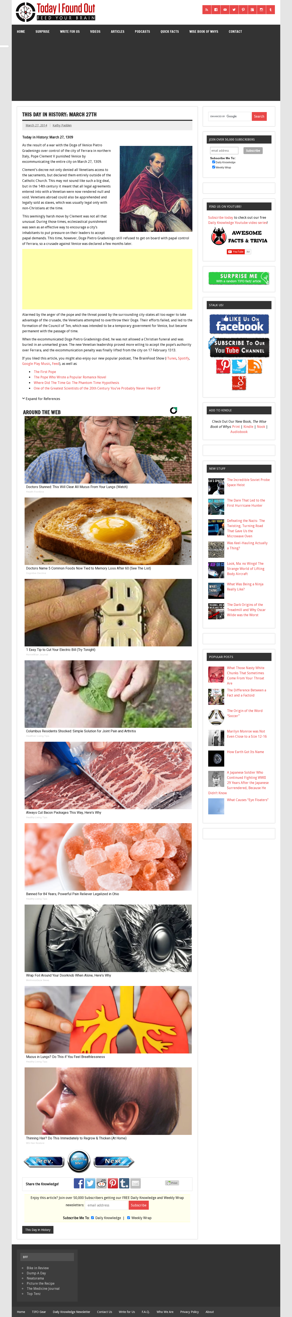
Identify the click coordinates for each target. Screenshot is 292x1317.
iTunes (171, 358)
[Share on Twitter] (90, 1183)
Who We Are (165, 1311)
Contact (235, 31)
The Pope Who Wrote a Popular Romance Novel (70, 377)
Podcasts (142, 31)
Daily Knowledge (108, 1218)
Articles (117, 31)
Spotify (183, 358)
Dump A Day (36, 1273)
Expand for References (43, 399)
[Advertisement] (146, 71)
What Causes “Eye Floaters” (247, 800)
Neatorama (35, 1278)
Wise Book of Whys (203, 31)
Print (236, 427)
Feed (55, 364)
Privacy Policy (189, 1311)
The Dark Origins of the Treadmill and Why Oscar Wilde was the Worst (246, 610)
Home (21, 31)
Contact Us (104, 1311)
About (210, 1311)
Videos (95, 31)
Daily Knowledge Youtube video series (237, 223)
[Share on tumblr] (124, 1183)
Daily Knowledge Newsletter (71, 1311)
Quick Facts (170, 31)
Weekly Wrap (141, 1218)
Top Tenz (34, 1294)
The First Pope (45, 372)
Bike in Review (38, 1268)
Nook (261, 427)
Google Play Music (36, 364)
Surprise (42, 31)
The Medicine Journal (43, 1289)
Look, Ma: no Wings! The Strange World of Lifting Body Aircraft (245, 569)
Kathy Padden (62, 125)
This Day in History (37, 1230)
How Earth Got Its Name (245, 752)
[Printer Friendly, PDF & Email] (172, 1184)
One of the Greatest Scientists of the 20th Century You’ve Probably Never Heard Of (97, 388)
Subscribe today (220, 218)
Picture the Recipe (41, 1283)
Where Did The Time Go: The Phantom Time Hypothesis (76, 383)
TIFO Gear (39, 1311)
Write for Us (70, 31)
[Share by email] (135, 1183)
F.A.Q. (146, 1311)
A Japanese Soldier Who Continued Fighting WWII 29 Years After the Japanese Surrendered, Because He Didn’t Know (238, 782)
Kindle (248, 427)
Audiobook (239, 432)
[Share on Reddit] (101, 1183)
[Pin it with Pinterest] (113, 1183)
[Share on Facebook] (79, 1183)
